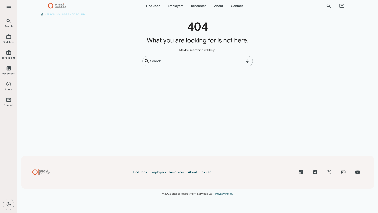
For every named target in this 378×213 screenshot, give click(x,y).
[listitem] (8, 23)
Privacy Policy (224, 193)
